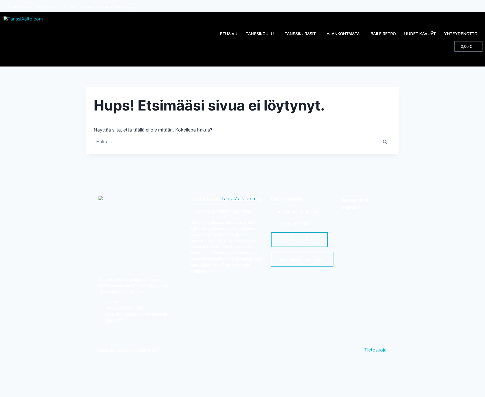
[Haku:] (242, 141)
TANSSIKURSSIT (300, 33)
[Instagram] (365, 221)
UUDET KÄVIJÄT (420, 33)
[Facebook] (350, 221)
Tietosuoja (375, 349)
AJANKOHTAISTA (343, 33)
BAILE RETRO (383, 33)
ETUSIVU (228, 33)
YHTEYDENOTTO (460, 33)
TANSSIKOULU (260, 33)
